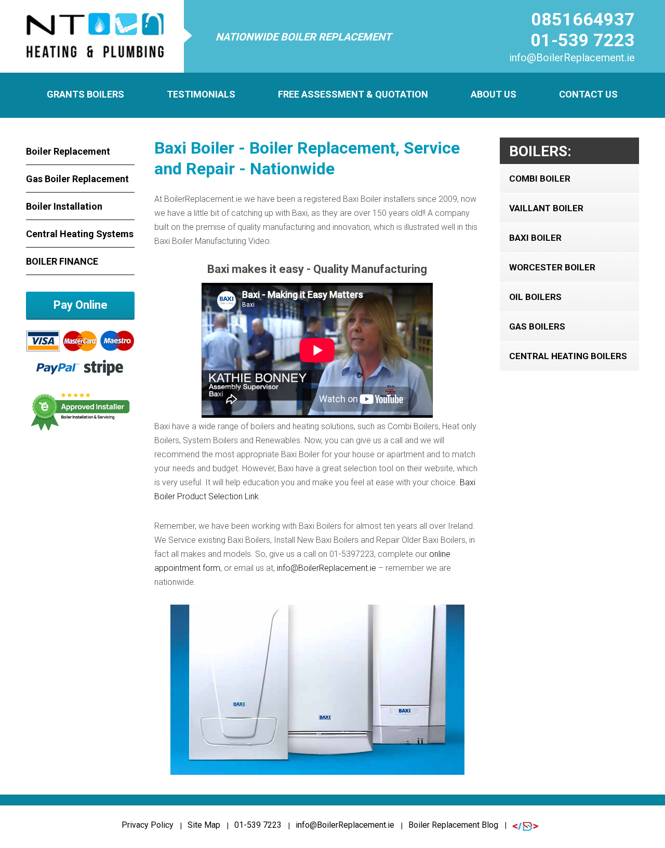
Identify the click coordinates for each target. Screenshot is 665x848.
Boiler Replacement (68, 151)
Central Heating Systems (80, 233)
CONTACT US (588, 94)
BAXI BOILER (535, 237)
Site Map (204, 825)
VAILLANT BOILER (546, 208)
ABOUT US (493, 94)
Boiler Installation (64, 206)
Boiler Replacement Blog (453, 825)
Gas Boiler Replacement (77, 178)
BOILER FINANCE (62, 261)
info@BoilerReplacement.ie (572, 57)
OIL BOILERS (535, 297)
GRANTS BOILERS (85, 94)
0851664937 (583, 19)
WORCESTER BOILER (552, 267)
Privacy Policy (148, 825)
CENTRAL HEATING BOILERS (568, 356)
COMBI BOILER (539, 178)
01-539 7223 (582, 40)
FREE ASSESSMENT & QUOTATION (353, 94)
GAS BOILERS (537, 326)
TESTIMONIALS (201, 94)
